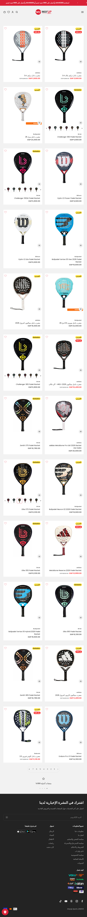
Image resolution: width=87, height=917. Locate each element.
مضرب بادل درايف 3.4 (32, 75)
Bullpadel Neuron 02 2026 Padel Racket (65, 509)
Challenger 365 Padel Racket (28, 384)
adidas (78, 73)
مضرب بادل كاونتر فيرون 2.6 (30, 756)
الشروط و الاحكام (77, 847)
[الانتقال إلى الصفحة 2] (29, 769)
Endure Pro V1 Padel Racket (70, 756)
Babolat (37, 753)
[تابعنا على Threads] (71, 901)
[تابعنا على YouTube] (66, 901)
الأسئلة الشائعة (78, 859)
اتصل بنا (81, 835)
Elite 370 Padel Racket (31, 509)
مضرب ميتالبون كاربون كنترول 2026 (68, 695)
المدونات (80, 863)
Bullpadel (36, 134)
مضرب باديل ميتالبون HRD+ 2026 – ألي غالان (65, 384)
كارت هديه (50, 847)
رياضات (51, 843)
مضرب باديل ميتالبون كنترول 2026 (27, 323)
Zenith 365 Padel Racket (30, 695)
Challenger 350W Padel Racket (27, 198)
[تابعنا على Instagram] (76, 901)
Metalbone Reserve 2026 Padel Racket (65, 570)
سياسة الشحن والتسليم (75, 839)
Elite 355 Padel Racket (31, 570)
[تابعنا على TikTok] (60, 901)
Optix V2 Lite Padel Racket (29, 259)
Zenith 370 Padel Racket (30, 445)
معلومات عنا (79, 831)
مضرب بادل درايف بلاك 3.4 (71, 75)
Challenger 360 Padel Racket (69, 137)
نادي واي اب (79, 851)
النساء (52, 835)
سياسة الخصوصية (77, 855)
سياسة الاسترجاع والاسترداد (74, 843)
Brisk (79, 134)
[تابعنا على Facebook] (82, 901)
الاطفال (51, 839)
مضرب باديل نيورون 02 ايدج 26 (70, 323)
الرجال (51, 831)
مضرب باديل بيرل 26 (32, 137)
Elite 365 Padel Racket (72, 631)
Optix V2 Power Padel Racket (69, 198)
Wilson (79, 195)
